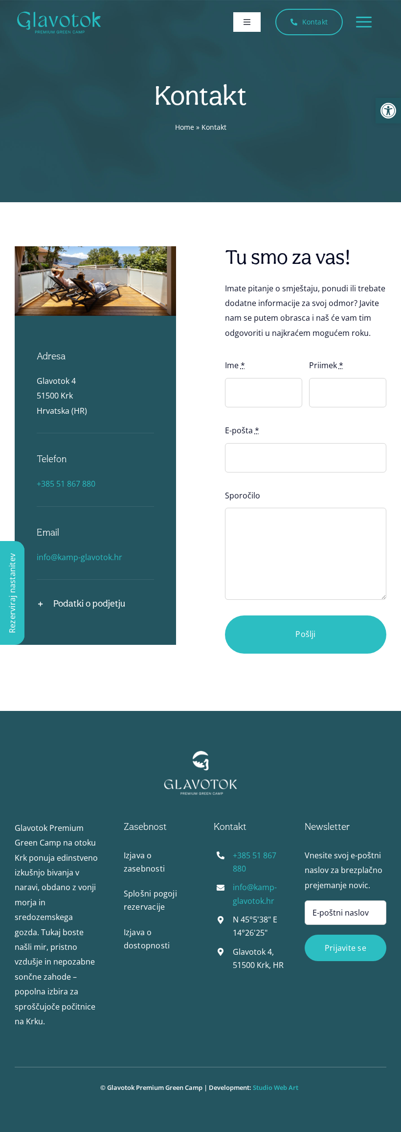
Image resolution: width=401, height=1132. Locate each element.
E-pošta (242, 430)
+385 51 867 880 (66, 483)
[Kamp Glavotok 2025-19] (200, 754)
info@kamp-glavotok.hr (79, 557)
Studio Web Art (277, 1087)
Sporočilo (242, 495)
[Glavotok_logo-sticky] (59, 13)
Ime (235, 365)
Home (184, 127)
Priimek (326, 365)
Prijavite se (345, 948)
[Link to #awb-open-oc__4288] (364, 22)
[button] (388, 110)
